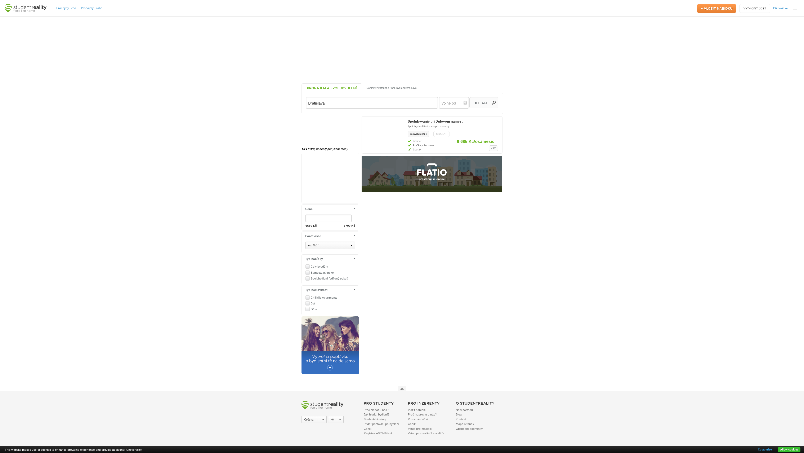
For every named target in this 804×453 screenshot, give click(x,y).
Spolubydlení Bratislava (421, 126)
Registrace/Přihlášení (378, 433)
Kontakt (461, 419)
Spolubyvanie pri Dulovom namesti (435, 121)
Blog (459, 414)
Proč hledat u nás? (376, 410)
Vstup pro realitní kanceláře (426, 433)
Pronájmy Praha (91, 8)
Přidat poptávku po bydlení (381, 424)
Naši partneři (464, 410)
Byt (313, 303)
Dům (314, 309)
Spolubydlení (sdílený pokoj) (329, 278)
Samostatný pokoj (322, 272)
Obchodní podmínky (469, 428)
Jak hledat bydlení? (376, 414)
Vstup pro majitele (420, 428)
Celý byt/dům (319, 266)
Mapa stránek (465, 424)
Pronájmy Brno (66, 8)
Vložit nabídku (417, 410)
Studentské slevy (375, 419)
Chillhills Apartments (324, 297)
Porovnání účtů (418, 419)
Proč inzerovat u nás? (422, 414)
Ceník (367, 428)
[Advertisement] (402, 50)
